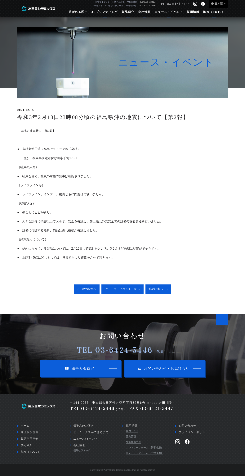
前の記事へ (156, 289)
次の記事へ (89, 289)
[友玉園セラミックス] (39, 8)
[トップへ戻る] (222, 319)
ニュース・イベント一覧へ (122, 289)
